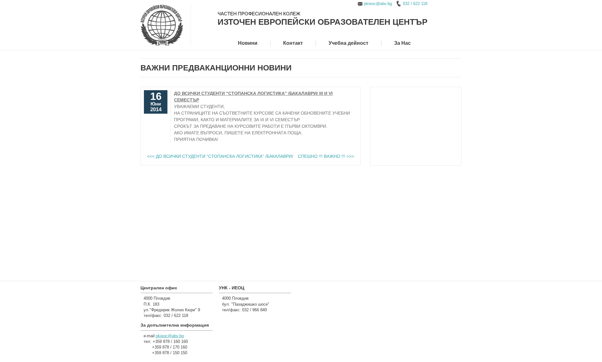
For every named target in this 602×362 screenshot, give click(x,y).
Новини (247, 43)
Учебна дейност (348, 43)
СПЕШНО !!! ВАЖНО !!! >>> (326, 156)
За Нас (402, 43)
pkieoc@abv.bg (378, 3)
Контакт (293, 43)
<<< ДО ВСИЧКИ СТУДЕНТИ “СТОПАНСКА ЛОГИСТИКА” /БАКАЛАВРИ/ (220, 156)
